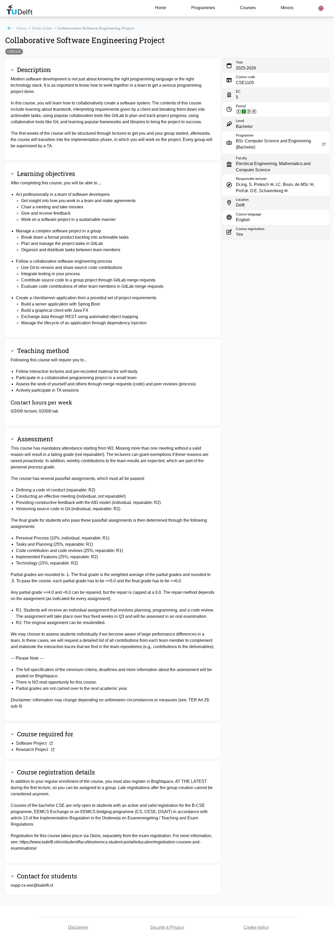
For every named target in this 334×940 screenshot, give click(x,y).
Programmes (203, 7)
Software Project (31, 743)
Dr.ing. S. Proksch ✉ (254, 184)
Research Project (32, 749)
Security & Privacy (167, 927)
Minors (287, 7)
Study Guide (42, 28)
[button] (321, 8)
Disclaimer (78, 927)
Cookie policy (256, 927)
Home (160, 7)
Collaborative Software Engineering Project (95, 28)
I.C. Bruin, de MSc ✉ (294, 184)
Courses (248, 7)
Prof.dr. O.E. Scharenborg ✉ (262, 190)
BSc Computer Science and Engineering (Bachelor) (273, 144)
